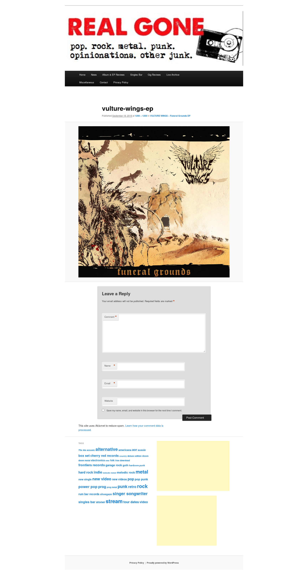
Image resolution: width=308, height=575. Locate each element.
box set (84, 455)
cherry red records (104, 455)
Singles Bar (136, 74)
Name (109, 366)
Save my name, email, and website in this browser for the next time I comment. (144, 410)
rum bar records (88, 494)
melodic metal (109, 472)
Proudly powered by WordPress (163, 562)
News (94, 74)
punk (122, 486)
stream (114, 501)
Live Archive (172, 74)
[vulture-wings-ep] (154, 201)
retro (132, 486)
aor (134, 449)
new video (101, 479)
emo (107, 460)
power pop (87, 486)
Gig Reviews (154, 74)
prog (102, 486)
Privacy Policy (120, 82)
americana (125, 450)
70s (80, 450)
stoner (100, 502)
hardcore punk (137, 465)
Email (109, 383)
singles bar (86, 502)
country (123, 456)
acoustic (91, 450)
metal (142, 471)
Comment (110, 317)
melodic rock (126, 472)
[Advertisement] (193, 466)
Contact (104, 82)
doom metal (84, 460)
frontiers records (91, 464)
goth (125, 465)
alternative (107, 449)
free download (122, 460)
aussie (142, 450)
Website (108, 400)
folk (112, 460)
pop (131, 478)
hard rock (85, 472)
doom (145, 456)
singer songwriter (130, 493)
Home (82, 74)
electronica (98, 460)
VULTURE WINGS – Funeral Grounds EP (170, 115)
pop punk (141, 479)
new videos (119, 479)
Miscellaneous (86, 82)
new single (85, 479)
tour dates (131, 501)
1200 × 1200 (141, 115)
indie (98, 472)
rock (142, 486)
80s (84, 450)
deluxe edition (134, 456)
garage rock (114, 465)
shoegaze (106, 494)
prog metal (112, 487)
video (144, 502)
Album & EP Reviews (113, 74)
